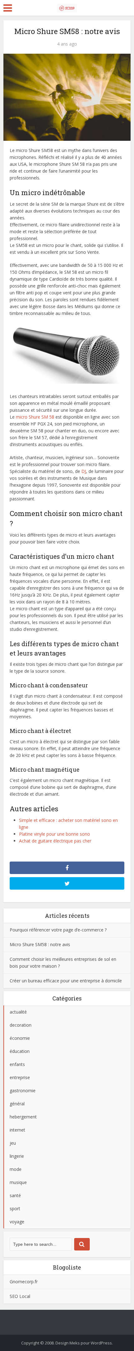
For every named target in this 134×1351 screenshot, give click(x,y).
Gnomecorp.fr (24, 1282)
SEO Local (20, 1296)
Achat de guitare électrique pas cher (55, 841)
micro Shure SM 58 (35, 417)
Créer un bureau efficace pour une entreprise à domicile (66, 981)
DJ (83, 471)
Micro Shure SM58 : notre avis (40, 944)
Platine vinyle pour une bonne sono (54, 834)
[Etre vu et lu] (67, 6)
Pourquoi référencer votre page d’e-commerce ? (58, 930)
